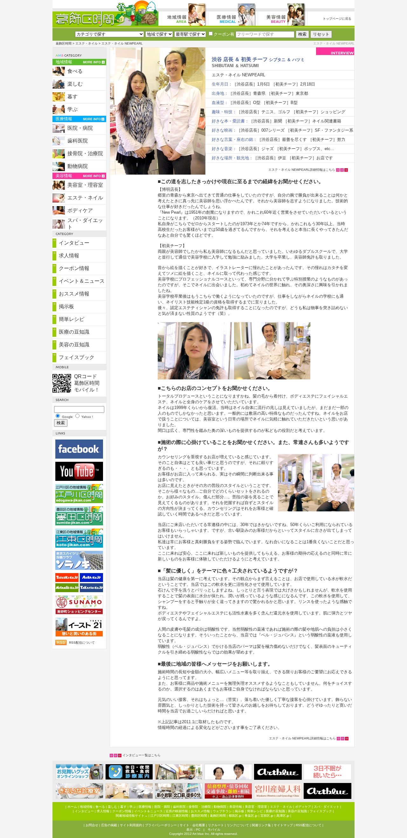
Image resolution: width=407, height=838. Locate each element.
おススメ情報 (74, 293)
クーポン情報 (74, 268)
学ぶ (72, 109)
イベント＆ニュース (82, 281)
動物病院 (77, 166)
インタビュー (74, 243)
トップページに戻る (337, 18)
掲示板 (66, 306)
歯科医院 (77, 140)
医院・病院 (80, 128)
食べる (75, 71)
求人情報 (69, 255)
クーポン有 (224, 34)
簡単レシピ (71, 319)
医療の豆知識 (74, 332)
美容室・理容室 (85, 185)
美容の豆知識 (74, 344)
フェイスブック (76, 357)
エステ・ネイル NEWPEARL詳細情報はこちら (301, 169)
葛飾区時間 (64, 43)
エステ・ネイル (86, 43)
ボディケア (80, 210)
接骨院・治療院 (85, 153)
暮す (72, 96)
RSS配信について (82, 642)
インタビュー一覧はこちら (141, 755)
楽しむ (75, 84)
